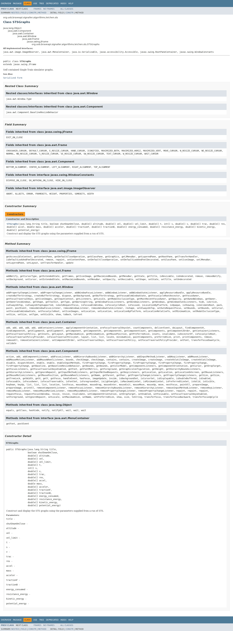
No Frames (49, 9)
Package (17, 3)
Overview (6, 3)
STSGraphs (12, 224)
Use (35, 3)
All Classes (66, 9)
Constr (32, 13)
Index (63, 3)
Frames (37, 9)
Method (42, 13)
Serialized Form (12, 78)
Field (23, 13)
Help (70, 3)
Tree (41, 3)
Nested (15, 13)
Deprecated (52, 3)
